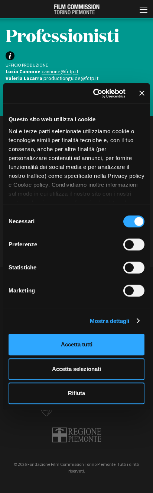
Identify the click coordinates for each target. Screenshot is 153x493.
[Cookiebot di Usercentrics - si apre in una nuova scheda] (95, 93)
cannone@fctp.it (60, 71)
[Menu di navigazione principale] (143, 10)
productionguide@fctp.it (70, 78)
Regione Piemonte (76, 435)
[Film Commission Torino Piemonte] (76, 9)
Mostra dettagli (110, 321)
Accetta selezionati (76, 369)
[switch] (133, 244)
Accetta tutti (76, 344)
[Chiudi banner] (141, 93)
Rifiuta (76, 393)
